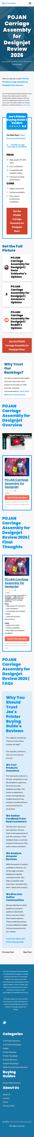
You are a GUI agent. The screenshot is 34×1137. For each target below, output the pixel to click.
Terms (5, 1102)
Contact (6, 1098)
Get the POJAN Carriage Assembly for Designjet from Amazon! (15, 81)
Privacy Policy (9, 1106)
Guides (6, 1048)
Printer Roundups (10, 1056)
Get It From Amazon (17, 497)
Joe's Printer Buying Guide (20, 1121)
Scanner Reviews (10, 1060)
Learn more (26, 105)
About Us (7, 1094)
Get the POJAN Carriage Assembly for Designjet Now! (17, 221)
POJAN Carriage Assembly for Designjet (16, 483)
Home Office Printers (12, 1083)
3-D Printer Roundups (12, 1044)
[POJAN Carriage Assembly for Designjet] (17, 467)
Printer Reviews (9, 1052)
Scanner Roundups (10, 1063)
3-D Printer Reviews (11, 1041)
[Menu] (30, 3)
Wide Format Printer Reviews (15, 1067)
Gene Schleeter (17, 64)
